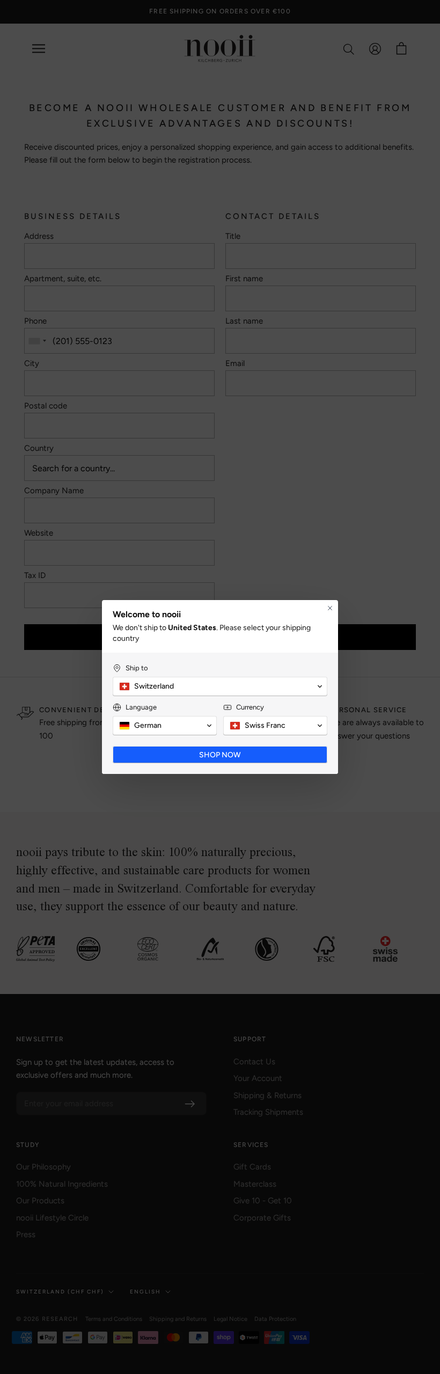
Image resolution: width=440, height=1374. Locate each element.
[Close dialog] (330, 608)
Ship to (137, 668)
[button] (220, 686)
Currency (250, 707)
